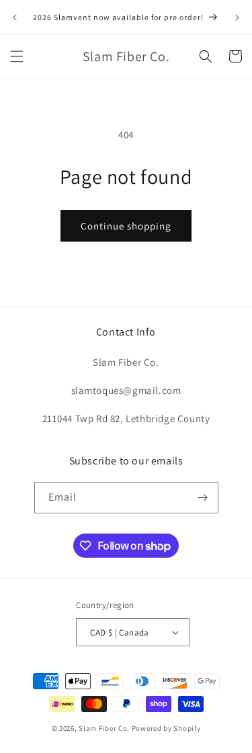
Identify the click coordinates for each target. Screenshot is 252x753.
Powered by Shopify (166, 728)
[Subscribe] (203, 497)
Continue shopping (126, 225)
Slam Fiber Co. (104, 728)
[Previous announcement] (15, 17)
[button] (17, 56)
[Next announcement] (237, 17)
